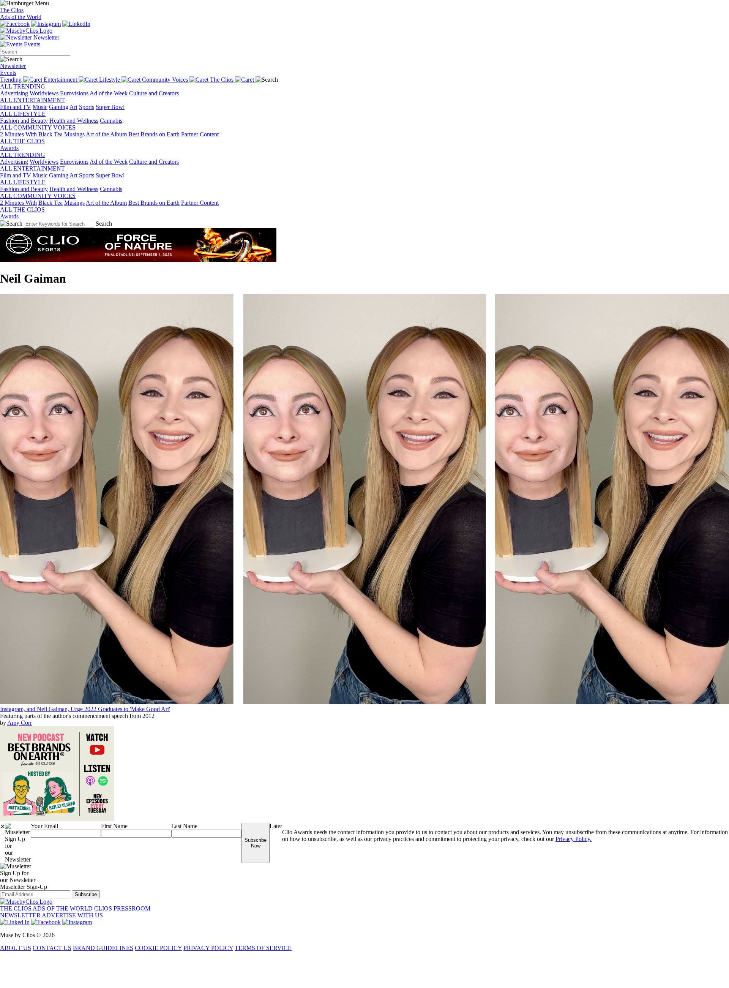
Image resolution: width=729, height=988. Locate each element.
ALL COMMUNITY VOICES (38, 127)
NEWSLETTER (20, 915)
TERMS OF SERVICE (263, 948)
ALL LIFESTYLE (23, 114)
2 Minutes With (18, 134)
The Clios (12, 10)
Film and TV (15, 107)
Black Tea (50, 134)
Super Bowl (110, 107)
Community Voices (165, 79)
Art (73, 107)
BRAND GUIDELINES (103, 948)
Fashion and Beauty (24, 120)
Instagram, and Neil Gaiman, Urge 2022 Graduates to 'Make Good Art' (85, 709)
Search (104, 223)
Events (31, 44)
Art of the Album (106, 134)
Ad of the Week (109, 93)
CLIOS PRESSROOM (122, 908)
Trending (11, 79)
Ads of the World (20, 17)
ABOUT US (15, 948)
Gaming (58, 107)
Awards (9, 148)
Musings (74, 134)
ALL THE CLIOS (22, 141)
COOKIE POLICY (158, 948)
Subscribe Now (256, 843)
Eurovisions (74, 93)
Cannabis (111, 120)
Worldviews (44, 93)
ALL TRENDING (22, 86)
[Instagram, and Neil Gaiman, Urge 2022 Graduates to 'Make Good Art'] (364, 702)
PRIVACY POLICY (208, 948)
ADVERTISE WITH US (72, 915)
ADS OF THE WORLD (63, 908)
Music (40, 107)
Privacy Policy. (573, 839)
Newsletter (45, 37)
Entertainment (61, 79)
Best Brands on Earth (154, 134)
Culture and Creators (154, 93)
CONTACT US (52, 948)
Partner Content (200, 134)
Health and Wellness (73, 120)
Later (276, 826)
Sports (86, 107)
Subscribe (86, 894)
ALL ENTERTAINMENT (32, 100)
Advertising (14, 93)
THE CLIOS (16, 908)
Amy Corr (19, 722)
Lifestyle (110, 79)
